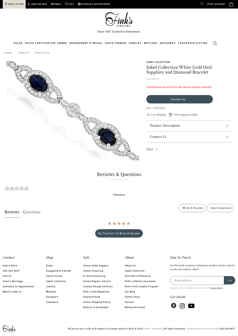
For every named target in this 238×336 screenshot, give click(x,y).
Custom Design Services (98, 286)
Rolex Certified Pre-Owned (46, 43)
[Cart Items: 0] (231, 4)
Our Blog (130, 291)
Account (218, 4)
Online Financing (93, 271)
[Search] (213, 42)
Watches (150, 43)
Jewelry (135, 43)
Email (57, 4)
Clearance (52, 302)
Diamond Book (91, 297)
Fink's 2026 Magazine (96, 291)
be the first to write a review (119, 233)
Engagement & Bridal (86, 43)
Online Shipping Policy (96, 302)
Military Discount (135, 307)
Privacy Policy (216, 288)
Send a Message (13, 281)
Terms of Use (210, 328)
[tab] (192, 208)
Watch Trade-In (12, 291)
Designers (168, 43)
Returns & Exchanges (96, 307)
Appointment (96, 4)
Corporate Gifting (192, 43)
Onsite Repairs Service (97, 281)
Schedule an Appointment (18, 286)
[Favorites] (203, 4)
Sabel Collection (158, 62)
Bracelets (43, 53)
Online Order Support (96, 265)
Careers (129, 302)
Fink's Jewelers (153, 328)
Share (149, 149)
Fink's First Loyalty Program (141, 286)
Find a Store (10, 265)
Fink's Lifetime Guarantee (140, 281)
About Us (130, 265)
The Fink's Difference (138, 276)
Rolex (18, 43)
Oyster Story (132, 297)
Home (8, 53)
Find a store (16, 4)
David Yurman (115, 43)
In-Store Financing (94, 276)
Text (71, 4)
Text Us (7, 276)
